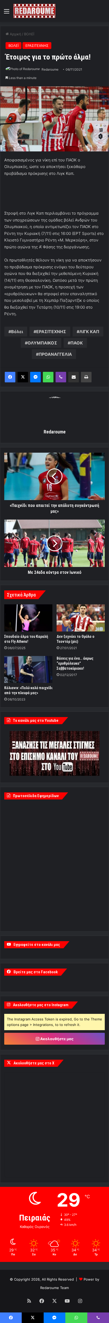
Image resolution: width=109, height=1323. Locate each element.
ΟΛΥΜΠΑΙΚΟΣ (42, 342)
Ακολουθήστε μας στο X (33, 1063)
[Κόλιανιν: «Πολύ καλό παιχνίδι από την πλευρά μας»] (28, 669)
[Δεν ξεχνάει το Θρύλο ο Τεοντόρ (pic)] (81, 617)
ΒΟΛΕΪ (29, 34)
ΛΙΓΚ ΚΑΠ (89, 331)
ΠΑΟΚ (76, 342)
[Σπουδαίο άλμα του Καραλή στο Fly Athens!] (28, 617)
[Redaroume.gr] (34, 11)
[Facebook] (10, 377)
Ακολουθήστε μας (56, 1038)
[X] (22, 377)
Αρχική (15, 34)
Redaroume (50, 69)
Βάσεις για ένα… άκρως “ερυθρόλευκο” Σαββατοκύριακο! (75, 663)
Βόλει (17, 331)
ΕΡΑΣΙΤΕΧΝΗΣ (36, 45)
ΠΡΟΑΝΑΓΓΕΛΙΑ (55, 354)
